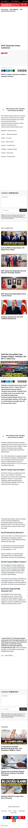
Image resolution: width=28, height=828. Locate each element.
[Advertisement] (14, 28)
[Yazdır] (19, 71)
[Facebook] (2, 71)
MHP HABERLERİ (14, 9)
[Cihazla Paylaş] (14, 71)
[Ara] (22, 4)
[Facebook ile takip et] (5, 817)
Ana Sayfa (5, 9)
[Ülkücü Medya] (10, 4)
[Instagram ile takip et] (20, 817)
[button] (21, 71)
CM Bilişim (6, 825)
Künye (9, 811)
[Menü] (25, 4)
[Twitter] (4, 71)
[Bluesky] (7, 71)
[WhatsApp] (11, 71)
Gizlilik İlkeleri (22, 811)
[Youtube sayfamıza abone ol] (12, 817)
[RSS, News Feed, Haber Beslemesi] (14, 820)
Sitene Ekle (13, 812)
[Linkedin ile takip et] (16, 817)
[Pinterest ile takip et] (23, 817)
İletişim (15, 811)
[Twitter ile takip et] (8, 817)
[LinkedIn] (9, 71)
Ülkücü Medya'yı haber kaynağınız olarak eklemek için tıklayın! (15, 109)
